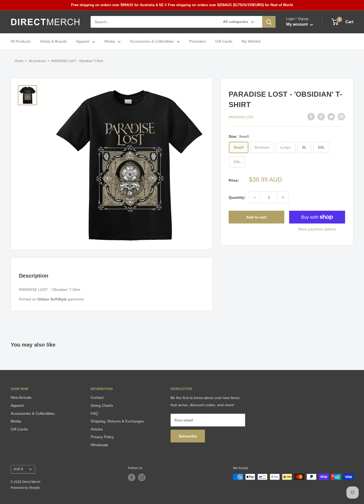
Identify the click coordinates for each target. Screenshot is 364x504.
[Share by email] (341, 116)
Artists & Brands (53, 41)
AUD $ (18, 469)
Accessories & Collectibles (152, 41)
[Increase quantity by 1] (283, 197)
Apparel (82, 41)
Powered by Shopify (25, 488)
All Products (21, 41)
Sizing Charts (102, 405)
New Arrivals (21, 397)
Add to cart (256, 217)
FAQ (94, 413)
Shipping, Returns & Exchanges (117, 421)
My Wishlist (251, 41)
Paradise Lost (241, 117)
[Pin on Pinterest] (321, 116)
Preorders (197, 41)
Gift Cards (223, 41)
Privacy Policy (102, 437)
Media (109, 41)
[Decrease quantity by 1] (254, 197)
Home (19, 61)
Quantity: (237, 197)
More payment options (317, 229)
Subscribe (188, 436)
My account (297, 24)
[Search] (269, 22)
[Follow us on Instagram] (141, 477)
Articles (97, 429)
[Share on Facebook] (311, 116)
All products (37, 61)
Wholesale (99, 445)
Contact (97, 397)
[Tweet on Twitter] (331, 116)
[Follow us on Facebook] (131, 477)
